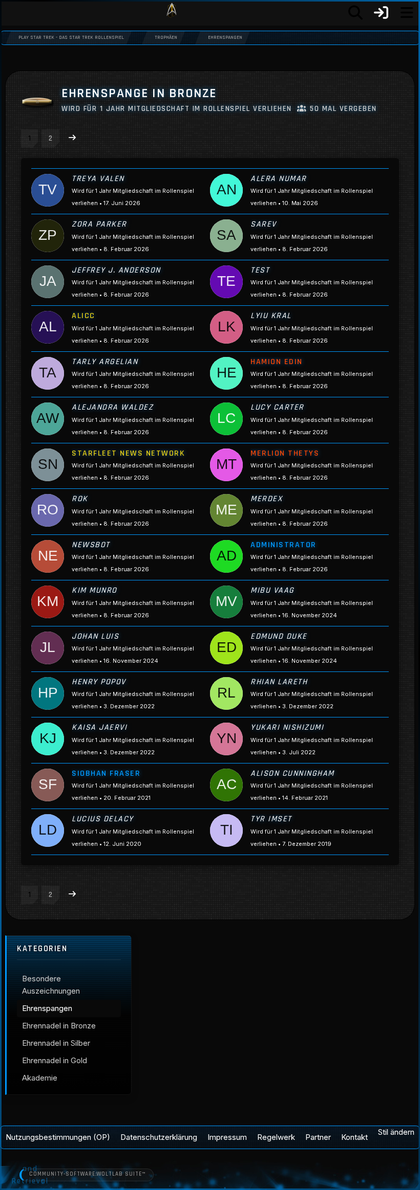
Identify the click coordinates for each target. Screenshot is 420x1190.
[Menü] (406, 13)
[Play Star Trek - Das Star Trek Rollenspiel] (171, 13)
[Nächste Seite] (72, 137)
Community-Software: (87, 1174)
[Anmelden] (381, 13)
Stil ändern (396, 1132)
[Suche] (355, 13)
